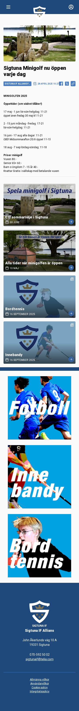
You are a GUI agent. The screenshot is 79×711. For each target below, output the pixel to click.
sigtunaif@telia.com (40, 659)
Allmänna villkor (39, 679)
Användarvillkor (39, 683)
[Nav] (8, 7)
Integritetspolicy (39, 691)
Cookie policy (40, 687)
